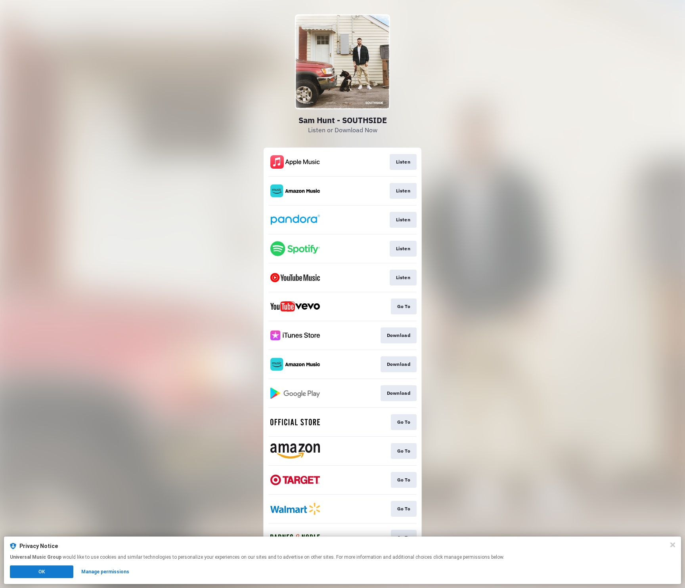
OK (41, 572)
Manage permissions (105, 572)
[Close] (672, 545)
